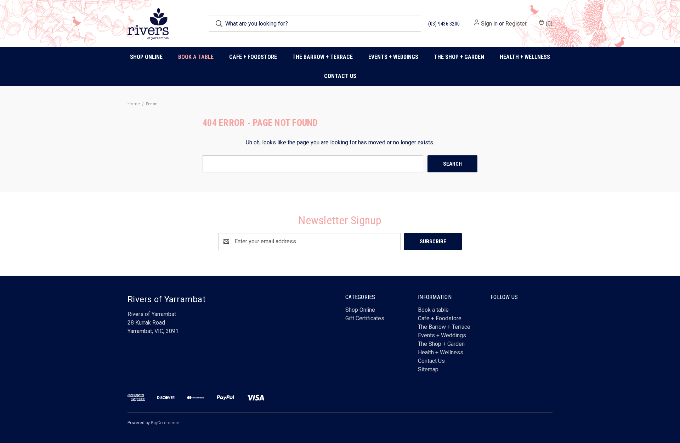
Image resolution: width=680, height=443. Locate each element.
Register (516, 23)
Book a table (196, 57)
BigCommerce (165, 422)
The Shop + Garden (441, 343)
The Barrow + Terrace (322, 57)
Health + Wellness (525, 57)
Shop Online (146, 57)
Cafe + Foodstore (439, 318)
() (548, 23)
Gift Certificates (364, 318)
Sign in (489, 23)
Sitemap (428, 369)
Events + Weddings (442, 335)
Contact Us (340, 76)
